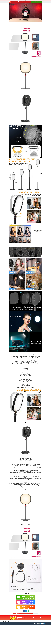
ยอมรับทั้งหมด (42, 623)
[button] (9, 405)
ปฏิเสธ (38, 623)
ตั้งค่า (35, 623)
